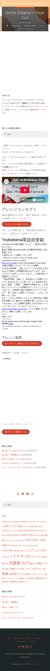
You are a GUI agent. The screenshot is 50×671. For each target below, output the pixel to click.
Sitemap (37, 638)
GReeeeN (6, 531)
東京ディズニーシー (35, 574)
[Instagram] (27, 494)
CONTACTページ (39, 106)
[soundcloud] (32, 494)
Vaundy (33, 546)
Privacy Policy (20, 641)
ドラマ (21, 556)
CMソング (13, 526)
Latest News (18, 638)
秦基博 (23, 578)
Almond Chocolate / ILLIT (12, 463)
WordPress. (34, 664)
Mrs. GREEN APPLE (11, 535)
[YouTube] (18, 494)
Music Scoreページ (13, 173)
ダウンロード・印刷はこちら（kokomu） (22, 343)
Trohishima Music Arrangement (26, 3)
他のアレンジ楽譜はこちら (16, 432)
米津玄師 (31, 578)
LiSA (14, 530)
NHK (27, 535)
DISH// (26, 527)
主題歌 (19, 562)
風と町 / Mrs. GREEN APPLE (13, 451)
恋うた (40, 568)
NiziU (36, 535)
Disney (6, 424)
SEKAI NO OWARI (18, 540)
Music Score (16, 26)
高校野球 (14, 582)
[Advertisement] (25, 58)
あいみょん (23, 550)
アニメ (38, 550)
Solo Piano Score (30, 26)
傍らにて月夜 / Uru (10, 459)
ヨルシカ (36, 557)
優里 (33, 563)
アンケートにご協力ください (17, 224)
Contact (32, 641)
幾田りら (16, 569)
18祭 (5, 522)
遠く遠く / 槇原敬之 (10, 455)
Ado (11, 522)
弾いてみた (28, 569)
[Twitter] (23, 494)
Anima (24, 664)
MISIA (43, 531)
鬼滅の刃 (23, 582)
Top (8, 638)
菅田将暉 (6, 582)
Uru (26, 546)
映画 (12, 424)
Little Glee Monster (28, 530)
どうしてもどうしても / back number (17, 467)
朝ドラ (19, 574)
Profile (28, 638)
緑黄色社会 (42, 578)
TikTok (12, 545)
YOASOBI (9, 550)
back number (23, 521)
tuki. (20, 546)
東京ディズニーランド (25, 424)
